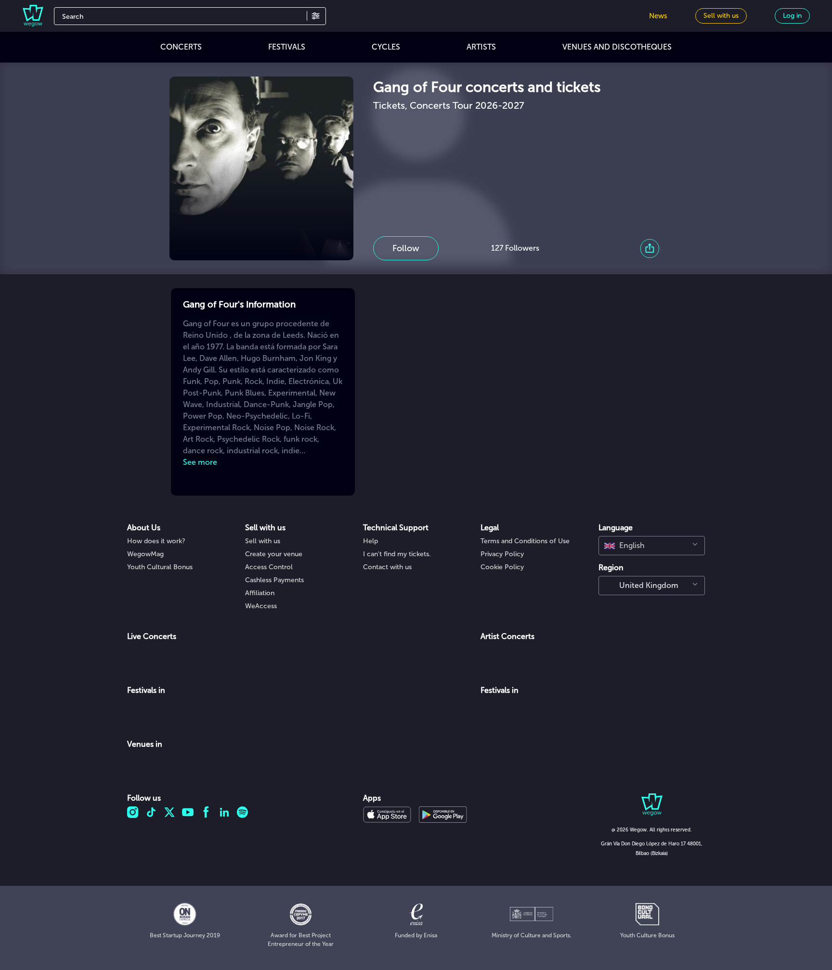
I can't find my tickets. (397, 554)
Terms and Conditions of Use (525, 541)
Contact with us (387, 567)
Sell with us (262, 541)
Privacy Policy (502, 554)
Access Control (269, 567)
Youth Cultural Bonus (160, 567)
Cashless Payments (274, 580)
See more (200, 462)
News (658, 16)
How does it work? (156, 541)
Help (370, 541)
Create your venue (273, 554)
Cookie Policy (502, 567)
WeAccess (261, 606)
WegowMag (145, 554)
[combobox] (651, 545)
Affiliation (259, 593)
